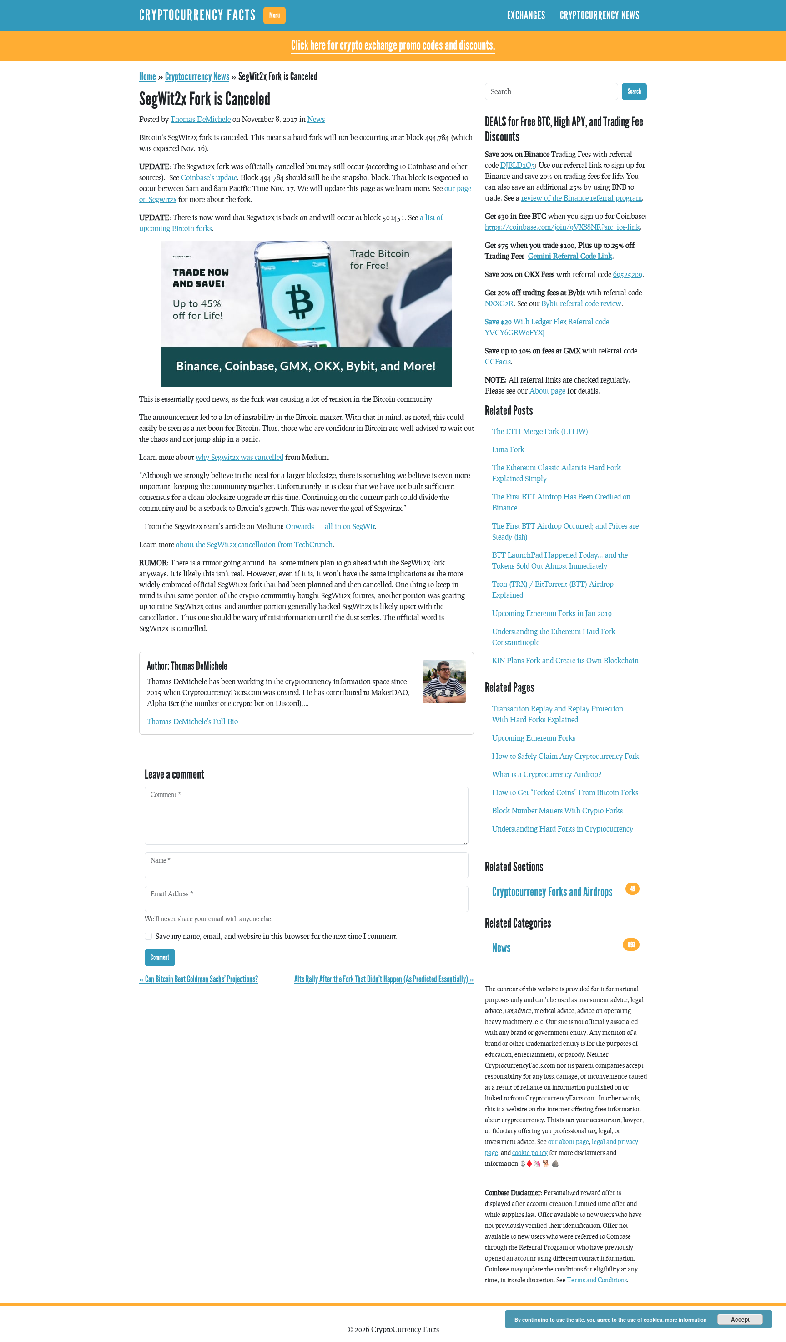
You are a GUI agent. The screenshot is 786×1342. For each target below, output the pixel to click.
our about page (568, 1141)
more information (686, 1319)
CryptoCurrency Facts (197, 15)
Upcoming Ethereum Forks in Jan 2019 (552, 613)
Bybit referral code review (581, 303)
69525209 (627, 274)
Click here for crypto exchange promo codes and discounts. (393, 45)
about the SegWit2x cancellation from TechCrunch (254, 544)
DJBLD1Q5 (517, 165)
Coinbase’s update (209, 177)
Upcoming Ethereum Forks (533, 737)
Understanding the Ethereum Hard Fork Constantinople (553, 636)
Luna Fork (508, 449)
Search (634, 91)
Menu (274, 15)
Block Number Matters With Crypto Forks (557, 810)
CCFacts (498, 361)
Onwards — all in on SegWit (330, 526)
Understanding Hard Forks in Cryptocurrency (562, 828)
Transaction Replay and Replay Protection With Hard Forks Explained (557, 714)
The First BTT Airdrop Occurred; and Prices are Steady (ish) (565, 531)
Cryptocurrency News (600, 15)
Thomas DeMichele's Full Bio (192, 721)
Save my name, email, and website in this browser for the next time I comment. (277, 936)
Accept (740, 1319)
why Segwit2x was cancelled (239, 457)
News (316, 119)
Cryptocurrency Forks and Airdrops (563, 891)
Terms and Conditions (597, 1280)
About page (547, 390)
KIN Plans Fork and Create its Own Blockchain (565, 660)
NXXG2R (499, 303)
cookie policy (530, 1152)
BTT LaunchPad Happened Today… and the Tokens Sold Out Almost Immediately (560, 560)
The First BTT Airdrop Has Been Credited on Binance (561, 502)
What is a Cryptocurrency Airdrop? (546, 774)
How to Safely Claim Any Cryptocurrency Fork (565, 756)
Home (147, 76)
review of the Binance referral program (581, 197)
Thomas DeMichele (201, 119)
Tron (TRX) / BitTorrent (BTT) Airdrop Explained (553, 589)
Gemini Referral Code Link (570, 256)
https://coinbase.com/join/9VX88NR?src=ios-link (562, 226)
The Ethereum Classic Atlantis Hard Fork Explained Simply (556, 473)
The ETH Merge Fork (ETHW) (540, 431)
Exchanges (526, 15)
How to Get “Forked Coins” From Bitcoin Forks (565, 792)
